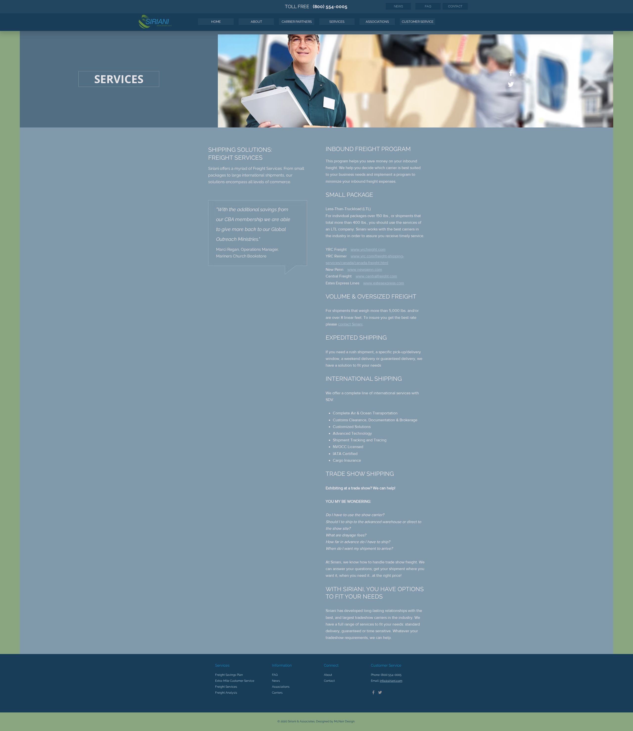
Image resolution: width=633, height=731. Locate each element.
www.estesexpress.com (383, 283)
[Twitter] (380, 692)
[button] (337, 21)
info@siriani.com (391, 680)
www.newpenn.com (364, 269)
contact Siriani (350, 324)
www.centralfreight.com (376, 276)
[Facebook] (373, 692)
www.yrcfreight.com (368, 249)
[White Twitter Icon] (511, 84)
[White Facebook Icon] (511, 73)
